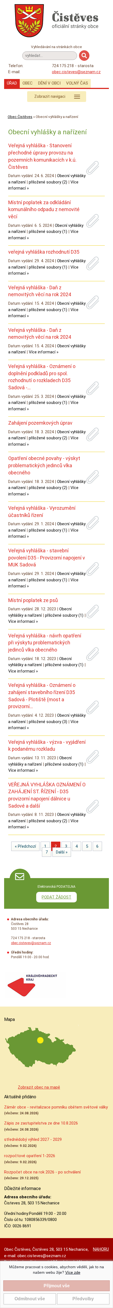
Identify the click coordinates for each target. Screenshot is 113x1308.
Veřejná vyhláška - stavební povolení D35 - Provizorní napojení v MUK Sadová (46, 558)
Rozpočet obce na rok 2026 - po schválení (42, 1172)
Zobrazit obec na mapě (39, 1087)
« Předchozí (25, 846)
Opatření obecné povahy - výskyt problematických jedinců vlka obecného (44, 465)
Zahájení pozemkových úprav (40, 423)
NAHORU (101, 1249)
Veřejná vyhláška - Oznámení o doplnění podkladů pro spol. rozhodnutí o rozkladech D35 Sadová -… (41, 376)
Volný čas (77, 83)
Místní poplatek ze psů (33, 600)
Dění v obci (49, 83)
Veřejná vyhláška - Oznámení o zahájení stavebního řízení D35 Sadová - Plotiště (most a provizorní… (41, 695)
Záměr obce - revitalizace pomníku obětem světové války (56, 1107)
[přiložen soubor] (92, 168)
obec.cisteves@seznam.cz (76, 71)
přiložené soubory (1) (48, 231)
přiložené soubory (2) (48, 182)
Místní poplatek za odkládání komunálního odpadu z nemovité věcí (44, 209)
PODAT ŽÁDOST (56, 897)
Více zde (72, 1272)
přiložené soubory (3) (48, 721)
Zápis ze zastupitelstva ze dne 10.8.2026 (41, 1123)
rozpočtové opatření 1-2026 (29, 1155)
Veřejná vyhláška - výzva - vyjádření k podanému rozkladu (47, 745)
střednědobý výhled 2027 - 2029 (33, 1139)
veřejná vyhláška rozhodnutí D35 (43, 252)
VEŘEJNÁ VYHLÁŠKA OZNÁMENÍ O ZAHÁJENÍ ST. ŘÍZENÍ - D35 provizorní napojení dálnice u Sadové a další (47, 795)
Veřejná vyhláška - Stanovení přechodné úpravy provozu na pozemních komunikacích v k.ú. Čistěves (42, 156)
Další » (61, 852)
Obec (27, 83)
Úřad (12, 83)
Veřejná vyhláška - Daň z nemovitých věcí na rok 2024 (39, 291)
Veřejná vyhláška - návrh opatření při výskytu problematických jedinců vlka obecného (44, 643)
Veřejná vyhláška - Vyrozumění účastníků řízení (41, 511)
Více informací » (43, 352)
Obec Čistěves (20, 116)
